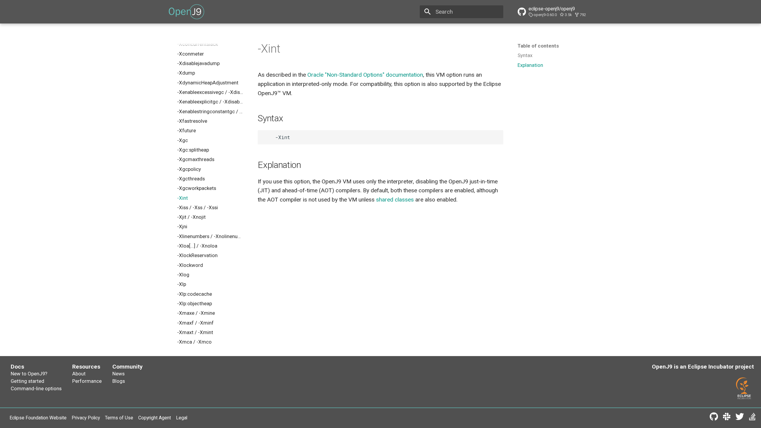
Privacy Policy (86, 418)
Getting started (27, 381)
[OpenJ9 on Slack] (726, 418)
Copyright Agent (154, 418)
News (118, 374)
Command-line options (36, 388)
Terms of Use (119, 418)
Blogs (118, 381)
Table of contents (538, 46)
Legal (181, 418)
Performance (87, 381)
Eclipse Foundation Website (38, 418)
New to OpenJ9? (29, 374)
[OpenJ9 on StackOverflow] (752, 418)
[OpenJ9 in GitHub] (713, 418)
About (79, 374)
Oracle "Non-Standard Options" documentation (365, 74)
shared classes (395, 199)
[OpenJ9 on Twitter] (739, 418)
